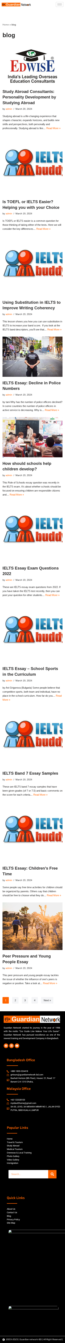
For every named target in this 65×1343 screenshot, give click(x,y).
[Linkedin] (11, 1045)
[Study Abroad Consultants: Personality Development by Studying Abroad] (32, 64)
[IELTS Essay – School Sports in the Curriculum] (32, 632)
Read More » (53, 128)
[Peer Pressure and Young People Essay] (32, 926)
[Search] (52, 1174)
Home (5, 24)
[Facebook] (6, 1045)
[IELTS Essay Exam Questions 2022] (32, 532)
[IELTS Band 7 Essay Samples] (32, 737)
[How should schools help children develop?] (32, 437)
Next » (47, 1000)
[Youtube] (17, 1045)
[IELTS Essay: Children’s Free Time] (32, 832)
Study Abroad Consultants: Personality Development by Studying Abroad (29, 97)
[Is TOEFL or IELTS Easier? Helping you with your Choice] (32, 165)
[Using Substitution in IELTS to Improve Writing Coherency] (32, 266)
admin (9, 109)
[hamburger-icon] (59, 4)
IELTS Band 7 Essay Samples (30, 773)
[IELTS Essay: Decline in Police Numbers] (32, 357)
